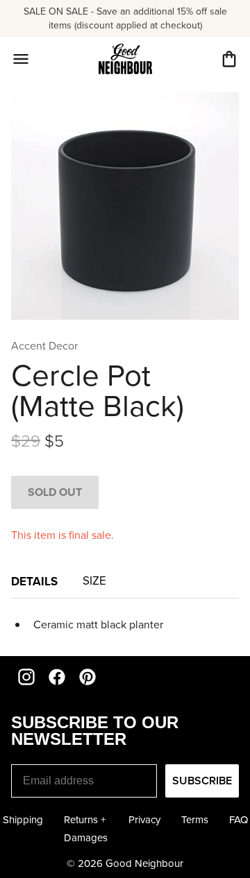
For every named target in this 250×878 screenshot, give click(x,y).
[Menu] (21, 59)
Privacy (144, 819)
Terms (194, 819)
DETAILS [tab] (35, 581)
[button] (229, 59)
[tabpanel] (125, 624)
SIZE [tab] (96, 580)
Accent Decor (44, 346)
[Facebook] (57, 677)
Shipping (23, 819)
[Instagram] (26, 677)
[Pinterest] (87, 677)
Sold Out (55, 492)
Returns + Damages (86, 828)
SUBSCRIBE (202, 781)
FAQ (238, 819)
